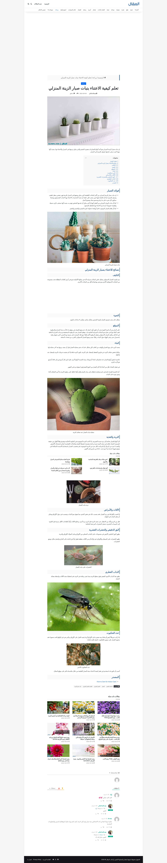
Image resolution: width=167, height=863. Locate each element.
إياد (96, 808)
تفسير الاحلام (42, 10)
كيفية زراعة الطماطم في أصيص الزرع (59, 716)
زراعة (56, 10)
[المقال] (134, 4)
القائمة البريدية (47, 859)
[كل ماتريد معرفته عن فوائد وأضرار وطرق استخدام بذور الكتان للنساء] (76, 470)
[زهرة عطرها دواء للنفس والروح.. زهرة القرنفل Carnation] (83, 750)
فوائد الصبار (113, 161)
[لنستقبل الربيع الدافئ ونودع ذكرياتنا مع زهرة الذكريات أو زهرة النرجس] (83, 707)
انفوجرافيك (63, 10)
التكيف (114, 165)
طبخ (127, 10)
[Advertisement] (83, 44)
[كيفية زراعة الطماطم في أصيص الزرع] (58, 707)
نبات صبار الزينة (78, 686)
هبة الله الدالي (92, 93)
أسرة (89, 10)
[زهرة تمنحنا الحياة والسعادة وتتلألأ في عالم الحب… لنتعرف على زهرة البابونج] (109, 729)
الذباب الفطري (111, 179)
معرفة (118, 10)
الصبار (103, 686)
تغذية (122, 10)
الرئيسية (46, 4)
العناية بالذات (101, 10)
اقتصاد (79, 10)
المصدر (114, 183)
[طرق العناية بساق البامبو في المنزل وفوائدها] (76, 461)
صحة (108, 10)
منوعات (51, 10)
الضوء (113, 167)
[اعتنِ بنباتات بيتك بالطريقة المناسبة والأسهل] (114, 461)
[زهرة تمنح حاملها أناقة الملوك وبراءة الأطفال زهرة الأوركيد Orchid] (58, 729)
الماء (114, 171)
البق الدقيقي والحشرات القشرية (106, 177)
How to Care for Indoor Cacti (106, 682)
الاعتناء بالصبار (109, 686)
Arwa (101, 835)
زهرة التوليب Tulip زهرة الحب (111, 759)
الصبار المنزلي (97, 686)
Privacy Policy (37, 859)
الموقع (113, 169)
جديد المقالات (38, 4)
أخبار (137, 10)
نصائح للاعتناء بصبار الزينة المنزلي (107, 163)
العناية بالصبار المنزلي (87, 686)
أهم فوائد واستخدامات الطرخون (99, 468)
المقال (125, 859)
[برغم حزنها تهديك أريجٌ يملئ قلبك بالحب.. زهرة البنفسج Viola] (109, 707)
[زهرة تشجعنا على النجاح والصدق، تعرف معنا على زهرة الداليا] (58, 750)
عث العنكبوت (111, 181)
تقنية (131, 10)
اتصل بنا (29, 859)
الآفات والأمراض (110, 175)
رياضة (84, 10)
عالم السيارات (72, 10)
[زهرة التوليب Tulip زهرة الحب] (109, 750)
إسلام (94, 10)
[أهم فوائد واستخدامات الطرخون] (114, 470)
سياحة (112, 10)
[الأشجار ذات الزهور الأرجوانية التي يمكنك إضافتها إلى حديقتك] (83, 729)
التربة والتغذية (111, 173)
